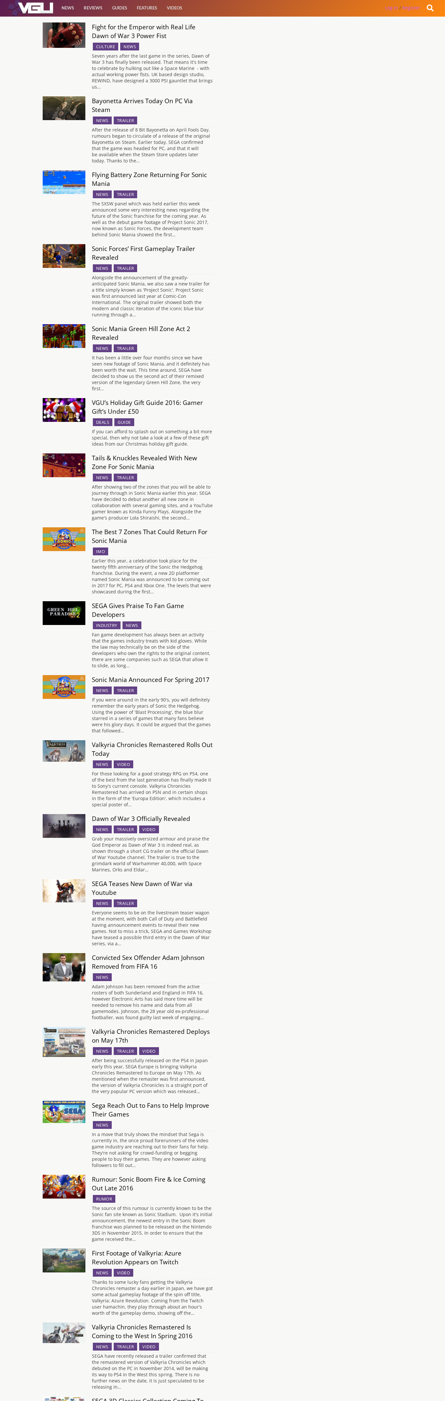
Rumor (104, 1199)
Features (147, 7)
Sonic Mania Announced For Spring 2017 (150, 679)
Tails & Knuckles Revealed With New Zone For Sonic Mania (144, 462)
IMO (100, 551)
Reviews (93, 7)
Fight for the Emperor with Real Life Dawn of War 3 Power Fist (143, 31)
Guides (119, 7)
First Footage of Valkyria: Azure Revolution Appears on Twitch (136, 1257)
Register (411, 8)
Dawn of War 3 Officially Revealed (141, 818)
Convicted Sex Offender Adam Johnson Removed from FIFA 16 (148, 962)
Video (123, 764)
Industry (106, 625)
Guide (124, 422)
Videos (174, 7)
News (68, 7)
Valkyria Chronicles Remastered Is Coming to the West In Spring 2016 (142, 1331)
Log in (391, 8)
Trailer (125, 120)
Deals (102, 422)
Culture (105, 46)
